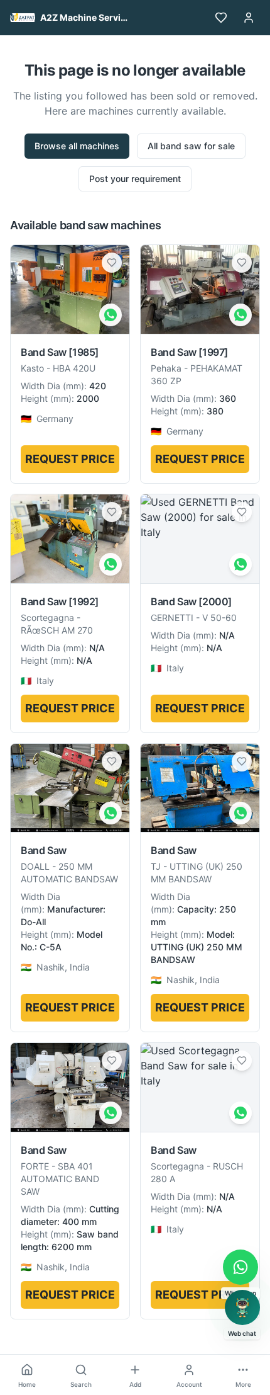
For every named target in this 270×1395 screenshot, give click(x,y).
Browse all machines (77, 145)
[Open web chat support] (242, 1307)
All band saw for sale (191, 145)
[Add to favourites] (112, 263)
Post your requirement (135, 178)
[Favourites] (221, 17)
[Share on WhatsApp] (110, 315)
